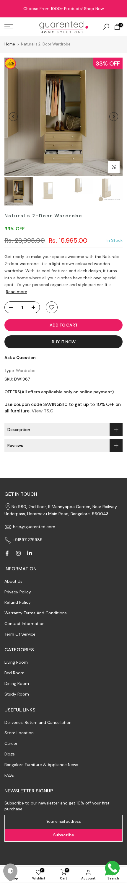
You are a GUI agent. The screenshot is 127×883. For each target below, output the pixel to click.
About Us (13, 581)
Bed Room (14, 672)
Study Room (16, 694)
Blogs (9, 754)
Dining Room (16, 683)
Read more (16, 291)
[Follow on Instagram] (18, 553)
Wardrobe (25, 370)
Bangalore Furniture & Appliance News (41, 764)
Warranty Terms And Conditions (35, 613)
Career (10, 743)
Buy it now (64, 342)
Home (9, 44)
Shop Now (94, 8)
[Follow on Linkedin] (29, 553)
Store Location (19, 732)
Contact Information (24, 623)
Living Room (16, 662)
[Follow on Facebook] (7, 553)
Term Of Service (19, 634)
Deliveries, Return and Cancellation (37, 722)
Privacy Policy (17, 592)
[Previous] (13, 116)
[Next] (113, 116)
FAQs (9, 775)
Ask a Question (20, 357)
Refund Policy (17, 602)
